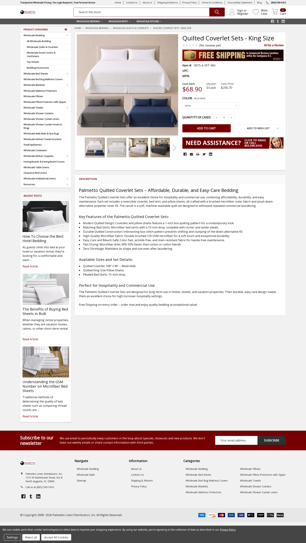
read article (30, 266)
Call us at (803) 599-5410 (40, 487)
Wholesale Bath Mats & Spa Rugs (41, 133)
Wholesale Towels (33, 107)
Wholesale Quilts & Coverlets (42, 47)
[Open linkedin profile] (283, 21)
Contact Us (132, 2)
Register (242, 13)
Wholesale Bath (86, 474)
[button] (258, 128)
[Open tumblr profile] (277, 21)
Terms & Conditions (212, 2)
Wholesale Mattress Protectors (40, 90)
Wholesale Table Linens (36, 167)
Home (118, 2)
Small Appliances (33, 144)
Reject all (31, 537)
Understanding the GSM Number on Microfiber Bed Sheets (44, 386)
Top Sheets (33, 61)
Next (174, 147)
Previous (80, 147)
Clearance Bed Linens (35, 172)
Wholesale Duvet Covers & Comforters (41, 54)
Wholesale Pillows (33, 96)
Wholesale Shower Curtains (38, 113)
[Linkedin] (210, 154)
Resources (29, 184)
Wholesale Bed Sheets (36, 73)
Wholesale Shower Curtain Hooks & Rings (43, 126)
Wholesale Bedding (34, 35)
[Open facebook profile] (272, 21)
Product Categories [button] (36, 29)
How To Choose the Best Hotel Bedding (43, 238)
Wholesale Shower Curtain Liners (41, 119)
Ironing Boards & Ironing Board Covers (44, 161)
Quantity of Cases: (196, 117)
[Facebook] (185, 154)
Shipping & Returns (167, 2)
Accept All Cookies (56, 537)
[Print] (197, 154)
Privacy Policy (189, 2)
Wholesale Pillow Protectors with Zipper (45, 101)
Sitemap (81, 480)
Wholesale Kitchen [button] (148, 21)
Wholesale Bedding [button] (88, 21)
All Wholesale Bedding (39, 41)
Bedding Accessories (38, 67)
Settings (12, 537)
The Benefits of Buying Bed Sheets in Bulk (45, 311)
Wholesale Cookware (35, 150)
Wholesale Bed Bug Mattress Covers (43, 79)
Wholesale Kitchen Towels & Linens (42, 139)
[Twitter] (204, 154)
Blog (259, 2)
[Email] (191, 154)
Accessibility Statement (240, 2)
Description (88, 179)
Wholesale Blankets (34, 84)
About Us (147, 2)
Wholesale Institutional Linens (40, 178)
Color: (194, 98)
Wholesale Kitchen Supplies (38, 156)
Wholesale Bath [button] (118, 21)
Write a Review (274, 45)
